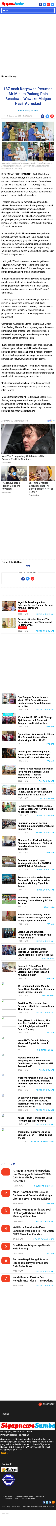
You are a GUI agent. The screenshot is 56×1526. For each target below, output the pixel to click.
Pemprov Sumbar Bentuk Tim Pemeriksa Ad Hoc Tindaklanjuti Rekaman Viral (35, 622)
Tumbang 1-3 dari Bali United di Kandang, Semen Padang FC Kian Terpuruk (35, 900)
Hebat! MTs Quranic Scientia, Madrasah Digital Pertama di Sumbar (33, 1043)
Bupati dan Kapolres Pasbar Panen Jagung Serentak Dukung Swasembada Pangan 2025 (35, 791)
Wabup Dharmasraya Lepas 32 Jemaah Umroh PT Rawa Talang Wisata (35, 1135)
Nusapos (8, 1498)
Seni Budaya (48, 958)
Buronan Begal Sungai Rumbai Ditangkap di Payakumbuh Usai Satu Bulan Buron (31, 1263)
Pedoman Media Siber (24, 1496)
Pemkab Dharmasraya (43, 1142)
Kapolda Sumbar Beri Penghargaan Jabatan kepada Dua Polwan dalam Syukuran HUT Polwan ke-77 (35, 1062)
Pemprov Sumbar (45, 631)
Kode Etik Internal (28, 1498)
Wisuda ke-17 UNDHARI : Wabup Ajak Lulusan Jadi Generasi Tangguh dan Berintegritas (35, 720)
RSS (53, 1502)
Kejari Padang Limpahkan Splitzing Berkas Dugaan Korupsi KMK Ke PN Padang (35, 605)
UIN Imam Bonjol (46, 1050)
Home (4, 76)
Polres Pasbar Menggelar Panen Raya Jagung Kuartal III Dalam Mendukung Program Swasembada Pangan (35, 773)
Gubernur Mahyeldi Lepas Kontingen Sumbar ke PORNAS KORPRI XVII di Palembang (34, 863)
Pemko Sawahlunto (44, 1239)
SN (6, 10)
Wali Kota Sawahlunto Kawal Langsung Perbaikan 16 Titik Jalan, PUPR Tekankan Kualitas (33, 1231)
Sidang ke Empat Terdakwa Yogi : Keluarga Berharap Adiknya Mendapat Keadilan (32, 1213)
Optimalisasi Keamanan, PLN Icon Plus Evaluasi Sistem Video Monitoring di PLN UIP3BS (36, 737)
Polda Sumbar (47, 781)
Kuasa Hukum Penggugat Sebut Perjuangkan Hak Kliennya (35, 1119)
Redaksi (4, 1453)
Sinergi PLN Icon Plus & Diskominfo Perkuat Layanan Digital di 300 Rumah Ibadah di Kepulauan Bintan (33, 970)
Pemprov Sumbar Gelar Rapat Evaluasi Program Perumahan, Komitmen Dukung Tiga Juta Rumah (34, 882)
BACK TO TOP (49, 1404)
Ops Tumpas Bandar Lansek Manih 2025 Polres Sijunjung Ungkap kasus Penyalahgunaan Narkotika (34, 702)
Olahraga (49, 907)
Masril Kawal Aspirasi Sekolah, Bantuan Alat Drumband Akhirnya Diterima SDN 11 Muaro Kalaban (32, 1195)
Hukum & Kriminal (45, 614)
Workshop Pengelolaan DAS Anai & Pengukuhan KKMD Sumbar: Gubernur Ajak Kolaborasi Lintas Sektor (35, 1082)
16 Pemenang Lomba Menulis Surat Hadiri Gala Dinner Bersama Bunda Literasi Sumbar (36, 989)
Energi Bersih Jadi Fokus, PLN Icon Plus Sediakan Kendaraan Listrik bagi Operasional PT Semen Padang (34, 1025)
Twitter (47, 1502)
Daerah (51, 727)
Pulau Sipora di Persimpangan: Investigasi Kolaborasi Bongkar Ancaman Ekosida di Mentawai (35, 754)
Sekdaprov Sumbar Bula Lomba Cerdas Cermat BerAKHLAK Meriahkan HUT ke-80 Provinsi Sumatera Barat (34, 1102)
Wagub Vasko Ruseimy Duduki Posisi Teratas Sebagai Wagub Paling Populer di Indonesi (34, 917)
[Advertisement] (28, 44)
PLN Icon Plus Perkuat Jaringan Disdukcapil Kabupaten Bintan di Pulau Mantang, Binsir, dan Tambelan (35, 845)
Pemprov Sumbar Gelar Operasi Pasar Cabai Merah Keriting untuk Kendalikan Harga (36, 809)
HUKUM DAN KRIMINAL (44, 1186)
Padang (13, 76)
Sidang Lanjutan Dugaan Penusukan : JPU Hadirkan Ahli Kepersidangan (34, 934)
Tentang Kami (6, 1496)
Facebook (44, 1502)
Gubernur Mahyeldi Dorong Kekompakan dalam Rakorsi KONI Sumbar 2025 (36, 826)
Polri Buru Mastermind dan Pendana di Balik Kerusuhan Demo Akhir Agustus (36, 1006)
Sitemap (50, 1502)
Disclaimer (40, 1496)
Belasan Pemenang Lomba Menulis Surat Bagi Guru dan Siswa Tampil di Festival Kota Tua (36, 951)
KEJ (16, 1498)
